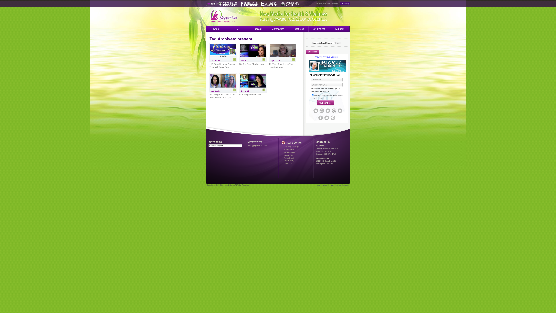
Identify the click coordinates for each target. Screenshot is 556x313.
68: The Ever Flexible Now (251, 64)
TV (236, 29)
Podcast (257, 29)
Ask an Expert (289, 158)
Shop (216, 29)
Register (335, 3)
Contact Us (288, 163)
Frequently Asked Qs (291, 147)
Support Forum (289, 155)
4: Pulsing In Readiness (250, 94)
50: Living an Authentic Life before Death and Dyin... (222, 96)
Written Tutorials (289, 152)
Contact (339, 185)
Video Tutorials (289, 149)
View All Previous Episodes (326, 57)
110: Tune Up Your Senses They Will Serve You (222, 65)
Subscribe (312, 52)
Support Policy (289, 161)
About (319, 185)
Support (339, 29)
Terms (325, 185)
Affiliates (346, 185)
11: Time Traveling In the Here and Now (281, 65)
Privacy (331, 185)
